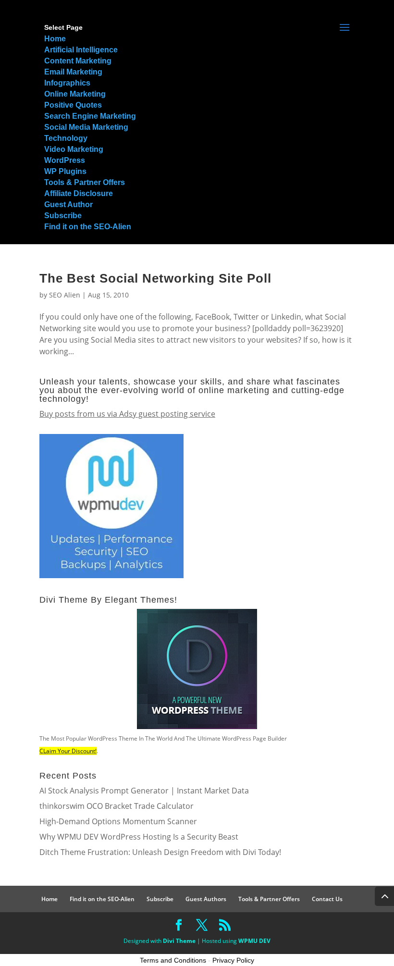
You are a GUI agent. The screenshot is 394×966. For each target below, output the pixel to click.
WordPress (64, 160)
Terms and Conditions (173, 960)
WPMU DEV (254, 941)
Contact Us (327, 899)
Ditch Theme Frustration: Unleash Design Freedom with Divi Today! (160, 852)
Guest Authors (205, 899)
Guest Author (68, 204)
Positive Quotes (73, 105)
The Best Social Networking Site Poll (155, 278)
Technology (65, 138)
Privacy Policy (233, 960)
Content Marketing (77, 61)
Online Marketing (75, 94)
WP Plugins (65, 171)
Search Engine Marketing (90, 116)
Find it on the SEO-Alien (87, 227)
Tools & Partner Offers (84, 182)
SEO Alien (64, 294)
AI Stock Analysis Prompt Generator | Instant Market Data (144, 790)
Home (55, 39)
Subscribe (63, 215)
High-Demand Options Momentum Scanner (118, 821)
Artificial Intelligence (81, 50)
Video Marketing (73, 149)
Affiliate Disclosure (78, 193)
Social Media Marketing (86, 127)
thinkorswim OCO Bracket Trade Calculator (116, 806)
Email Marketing (73, 72)
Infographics (67, 83)
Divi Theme (179, 941)
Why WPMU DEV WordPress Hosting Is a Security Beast (138, 836)
